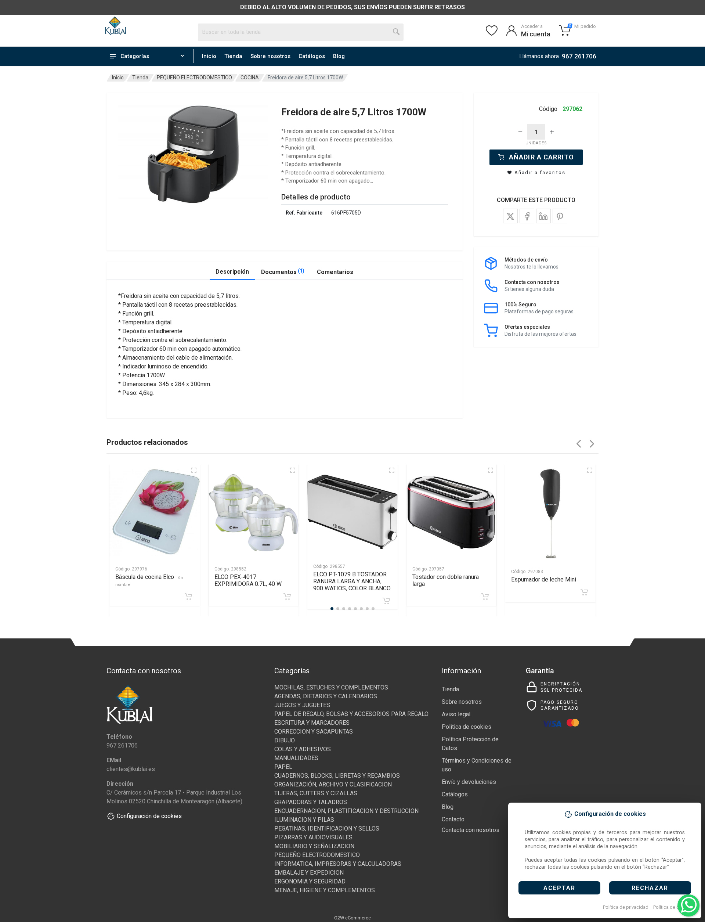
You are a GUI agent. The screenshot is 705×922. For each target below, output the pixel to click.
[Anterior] (578, 443)
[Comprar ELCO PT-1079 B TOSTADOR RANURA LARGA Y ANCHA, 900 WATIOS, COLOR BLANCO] (386, 601)
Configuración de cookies (149, 816)
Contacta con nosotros (470, 829)
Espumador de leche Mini (543, 579)
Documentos (282, 271)
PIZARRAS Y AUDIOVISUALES (313, 837)
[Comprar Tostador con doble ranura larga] (485, 596)
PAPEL (283, 766)
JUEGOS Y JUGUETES (302, 705)
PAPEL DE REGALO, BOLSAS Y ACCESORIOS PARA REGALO (351, 713)
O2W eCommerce (352, 918)
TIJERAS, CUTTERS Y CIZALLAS (315, 793)
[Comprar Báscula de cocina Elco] (188, 596)
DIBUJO (284, 740)
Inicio (209, 56)
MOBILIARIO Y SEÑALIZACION (314, 846)
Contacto (453, 819)
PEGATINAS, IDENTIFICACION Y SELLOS (326, 828)
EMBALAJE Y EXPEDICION (309, 872)
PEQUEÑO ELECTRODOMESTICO (194, 77)
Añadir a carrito (541, 157)
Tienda (233, 56)
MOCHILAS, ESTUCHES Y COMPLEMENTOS (331, 687)
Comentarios (335, 272)
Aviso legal (456, 714)
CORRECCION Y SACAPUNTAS (313, 731)
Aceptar (559, 888)
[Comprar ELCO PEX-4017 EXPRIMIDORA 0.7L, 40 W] (287, 596)
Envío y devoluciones (469, 781)
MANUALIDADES (296, 757)
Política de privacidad (625, 907)
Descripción (232, 271)
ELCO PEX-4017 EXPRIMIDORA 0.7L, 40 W (248, 580)
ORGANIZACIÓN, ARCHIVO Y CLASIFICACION (333, 784)
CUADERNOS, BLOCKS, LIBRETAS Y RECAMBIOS (337, 775)
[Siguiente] (592, 443)
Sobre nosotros (270, 56)
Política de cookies (673, 907)
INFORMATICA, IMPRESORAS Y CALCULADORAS (337, 863)
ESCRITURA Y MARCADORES (312, 722)
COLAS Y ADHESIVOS (302, 749)
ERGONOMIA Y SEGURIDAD (310, 881)
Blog (339, 56)
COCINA (250, 77)
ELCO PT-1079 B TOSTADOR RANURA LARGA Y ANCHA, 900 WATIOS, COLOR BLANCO (352, 581)
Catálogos (312, 56)
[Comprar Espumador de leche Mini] (584, 592)
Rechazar (650, 888)
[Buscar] (397, 32)
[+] (552, 132)
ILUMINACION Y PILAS (304, 819)
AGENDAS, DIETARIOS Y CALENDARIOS (325, 696)
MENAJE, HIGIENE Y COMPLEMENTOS (324, 890)
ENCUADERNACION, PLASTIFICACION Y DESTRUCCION (346, 810)
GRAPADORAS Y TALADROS (310, 802)
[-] (520, 132)
